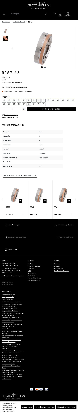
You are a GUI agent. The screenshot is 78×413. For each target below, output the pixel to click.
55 (38, 100)
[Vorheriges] (12, 48)
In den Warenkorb (51, 109)
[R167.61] (15, 195)
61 (68, 100)
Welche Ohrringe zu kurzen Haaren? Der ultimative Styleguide (11, 346)
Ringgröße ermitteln (8, 294)
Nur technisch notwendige (44, 407)
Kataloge (57, 266)
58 (53, 100)
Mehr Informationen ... (9, 411)
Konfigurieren (27, 407)
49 (9, 100)
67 (24, 104)
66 (19, 104)
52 (24, 100)
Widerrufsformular (34, 280)
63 (4, 104)
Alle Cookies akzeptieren (66, 407)
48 (4, 100)
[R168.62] (39, 195)
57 (48, 100)
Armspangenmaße (8, 297)
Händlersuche (58, 268)
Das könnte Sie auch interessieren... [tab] (20, 176)
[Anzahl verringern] (4, 109)
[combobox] (27, 14)
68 (29, 104)
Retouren (31, 268)
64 (9, 104)
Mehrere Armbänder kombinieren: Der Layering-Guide (11, 366)
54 (33, 100)
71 (43, 104)
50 (14, 100)
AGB (29, 271)
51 (19, 100)
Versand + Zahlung (34, 266)
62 (73, 100)
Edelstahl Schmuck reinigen (11, 302)
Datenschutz (32, 273)
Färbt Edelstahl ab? (8, 299)
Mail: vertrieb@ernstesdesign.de (12, 276)
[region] (39, 48)
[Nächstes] (74, 48)
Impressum (31, 276)
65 (14, 104)
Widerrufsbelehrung (34, 278)
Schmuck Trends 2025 (9, 308)
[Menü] (4, 14)
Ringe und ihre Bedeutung (10, 311)
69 (34, 104)
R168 (32, 207)
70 (39, 104)
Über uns (57, 264)
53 (28, 100)
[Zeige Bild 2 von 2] (45, 67)
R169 (56, 207)
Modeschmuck (6, 379)
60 (63, 100)
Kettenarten (5, 329)
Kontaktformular (7, 284)
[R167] (43, 48)
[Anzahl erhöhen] (20, 109)
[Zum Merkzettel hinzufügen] (20, 201)
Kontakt (30, 264)
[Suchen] (46, 14)
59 (58, 100)
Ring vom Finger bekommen (11, 318)
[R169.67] (63, 195)
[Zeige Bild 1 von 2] (42, 67)
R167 (8, 207)
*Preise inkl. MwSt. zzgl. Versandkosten (12, 82)
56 (43, 100)
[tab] (13, 125)
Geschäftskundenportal (61, 271)
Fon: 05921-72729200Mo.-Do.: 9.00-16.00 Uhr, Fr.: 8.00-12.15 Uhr (11, 270)
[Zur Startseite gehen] (39, 5)
